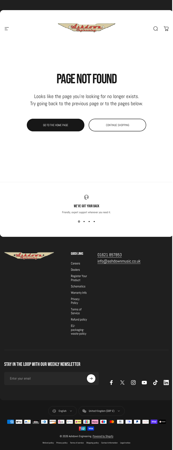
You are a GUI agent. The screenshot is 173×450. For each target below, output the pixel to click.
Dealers (75, 270)
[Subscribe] (91, 378)
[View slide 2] (83, 221)
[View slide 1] (78, 221)
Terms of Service (76, 311)
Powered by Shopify (103, 436)
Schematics (78, 286)
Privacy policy (62, 442)
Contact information (109, 442)
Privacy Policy (75, 301)
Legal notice (125, 442)
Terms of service (77, 442)
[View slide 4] (94, 221)
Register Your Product (79, 278)
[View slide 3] (89, 221)
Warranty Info (79, 293)
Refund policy (79, 319)
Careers (75, 263)
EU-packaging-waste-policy (78, 329)
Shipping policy (92, 442)
